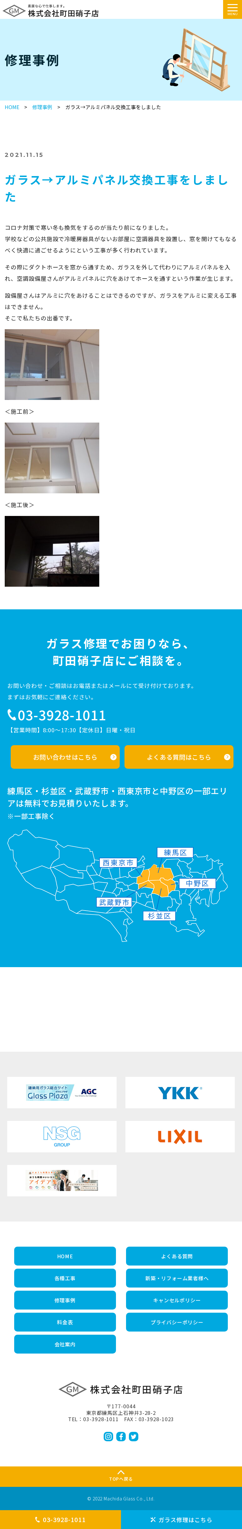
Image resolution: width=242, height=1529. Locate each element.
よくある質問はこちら (179, 757)
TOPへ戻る (121, 1479)
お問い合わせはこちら (65, 757)
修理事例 (42, 107)
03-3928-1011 (64, 1519)
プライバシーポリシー (177, 1322)
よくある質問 (177, 1256)
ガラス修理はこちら (185, 1519)
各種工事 (65, 1278)
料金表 (65, 1322)
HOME (12, 107)
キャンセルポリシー (177, 1300)
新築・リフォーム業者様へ (177, 1278)
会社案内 (65, 1344)
